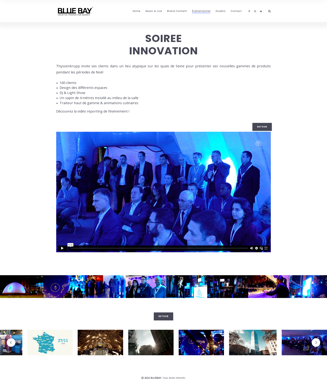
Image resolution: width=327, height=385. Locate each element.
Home (137, 11)
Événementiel (201, 11)
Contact (236, 11)
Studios (220, 11)
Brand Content (177, 11)
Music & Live (154, 11)
